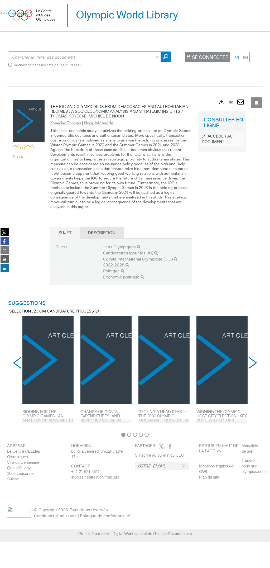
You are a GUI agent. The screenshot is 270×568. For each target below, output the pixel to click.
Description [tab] (101, 232)
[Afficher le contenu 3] (135, 435)
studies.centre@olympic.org (95, 477)
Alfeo (105, 533)
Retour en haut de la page (218, 448)
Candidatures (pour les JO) (128, 253)
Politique (111, 271)
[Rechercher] (138, 246)
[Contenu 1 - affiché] (123, 435)
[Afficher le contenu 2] (129, 435)
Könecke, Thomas (65, 123)
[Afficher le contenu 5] (146, 435)
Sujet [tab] (65, 232)
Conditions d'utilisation (55, 516)
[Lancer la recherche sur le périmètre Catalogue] (166, 56)
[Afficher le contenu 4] (141, 435)
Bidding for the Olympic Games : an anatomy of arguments (47, 416)
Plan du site (209, 477)
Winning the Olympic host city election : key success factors (221, 416)
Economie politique (121, 277)
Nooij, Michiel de (98, 123)
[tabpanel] (135, 263)
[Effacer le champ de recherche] (158, 56)
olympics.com (254, 471)
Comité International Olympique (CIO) (138, 259)
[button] (29, 120)
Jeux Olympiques (119, 247)
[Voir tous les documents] (97, 311)
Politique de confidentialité (105, 516)
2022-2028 (113, 265)
